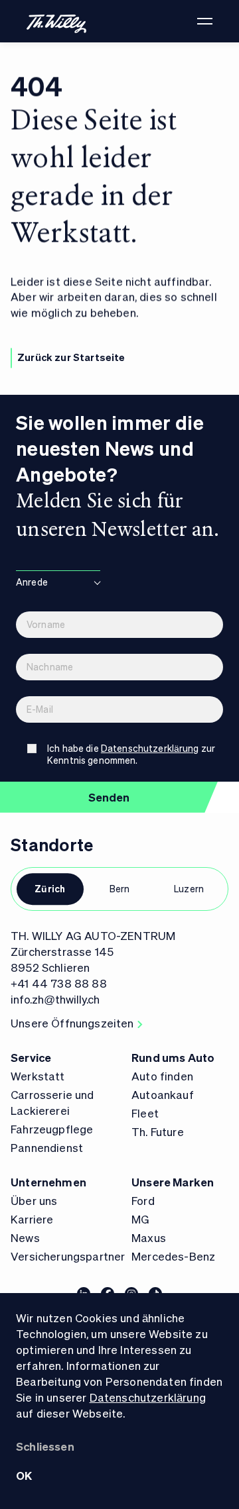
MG (140, 1219)
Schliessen (45, 1446)
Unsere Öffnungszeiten (72, 1022)
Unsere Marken (172, 1181)
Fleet (145, 1113)
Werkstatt (38, 1075)
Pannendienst (47, 1147)
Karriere (32, 1219)
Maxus (148, 1237)
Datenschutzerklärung (148, 1397)
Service (31, 1057)
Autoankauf (162, 1094)
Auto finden (162, 1075)
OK (24, 1475)
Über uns (34, 1200)
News (25, 1237)
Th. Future (157, 1131)
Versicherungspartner (68, 1256)
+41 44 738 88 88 (59, 983)
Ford (143, 1200)
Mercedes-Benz (173, 1256)
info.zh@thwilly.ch (55, 999)
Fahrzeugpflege (52, 1128)
